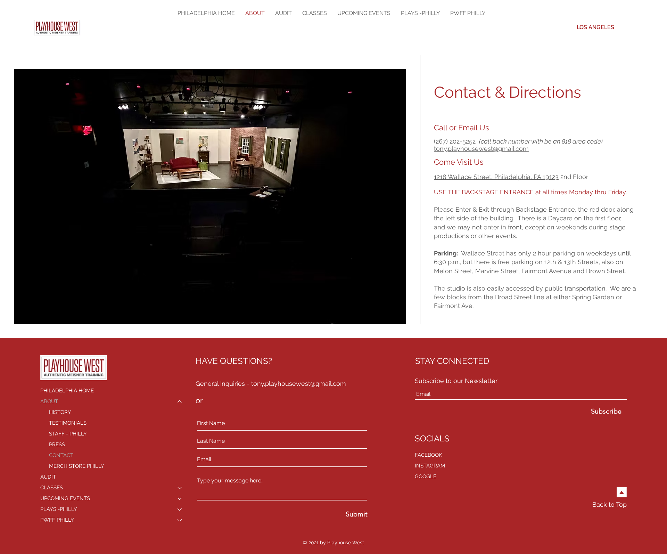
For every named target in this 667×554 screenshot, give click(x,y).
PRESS (57, 444)
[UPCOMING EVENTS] (180, 498)
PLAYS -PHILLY (58, 509)
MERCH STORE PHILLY (76, 466)
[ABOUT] (180, 401)
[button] (314, 13)
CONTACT (61, 455)
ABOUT (49, 401)
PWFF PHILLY (57, 520)
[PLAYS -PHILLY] (180, 509)
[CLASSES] (180, 487)
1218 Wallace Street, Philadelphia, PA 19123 (496, 176)
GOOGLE (425, 476)
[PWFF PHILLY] (180, 520)
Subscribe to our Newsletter (456, 381)
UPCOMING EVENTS (65, 498)
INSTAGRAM (430, 466)
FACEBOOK (428, 455)
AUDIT (48, 477)
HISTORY (60, 412)
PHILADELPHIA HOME (67, 391)
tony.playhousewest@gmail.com (481, 148)
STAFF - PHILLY (68, 434)
